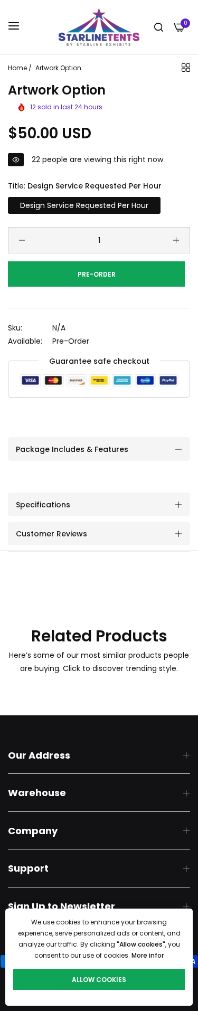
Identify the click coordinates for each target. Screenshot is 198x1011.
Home (17, 67)
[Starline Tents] (99, 27)
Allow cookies (99, 979)
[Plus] (176, 240)
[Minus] (22, 240)
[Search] (158, 27)
